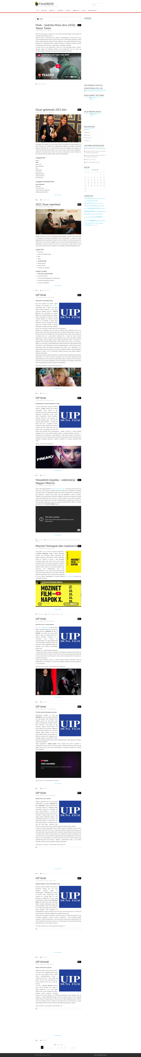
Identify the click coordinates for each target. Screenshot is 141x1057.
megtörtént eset (88, 214)
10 (58, 1047)
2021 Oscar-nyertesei (48, 204)
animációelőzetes (101, 198)
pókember (86, 217)
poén (101, 214)
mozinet (53, 614)
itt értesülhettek (70, 576)
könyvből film (89, 211)
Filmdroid (52, 112)
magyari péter (63, 539)
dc (93, 201)
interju (57, 539)
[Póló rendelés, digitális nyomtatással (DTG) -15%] (94, 90)
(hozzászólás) (88, 137)
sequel (92, 220)
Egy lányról (53, 305)
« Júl (85, 191)
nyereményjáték (96, 214)
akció (86, 198)
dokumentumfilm (50, 539)
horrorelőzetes (87, 205)
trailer (45, 10)
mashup (104, 211)
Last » (73, 1047)
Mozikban (41, 614)
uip (46, 393)
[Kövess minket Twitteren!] (95, 102)
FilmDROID (46, 4)
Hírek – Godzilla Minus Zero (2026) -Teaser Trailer (56, 26)
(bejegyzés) (87, 135)
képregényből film (94, 208)
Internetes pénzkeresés (90, 148)
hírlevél (43, 393)
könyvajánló (102, 208)
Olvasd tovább (58, 195)
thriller (85, 223)
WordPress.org (87, 140)
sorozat (98, 220)
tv (94, 223)
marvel (100, 211)
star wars (102, 220)
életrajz (96, 225)
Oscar (47, 199)
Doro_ (50, 30)
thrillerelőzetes (90, 223)
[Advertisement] (58, 97)
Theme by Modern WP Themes (100, 1055)
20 (61, 1047)
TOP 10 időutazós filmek (95, 162)
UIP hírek (41, 295)
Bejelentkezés (87, 132)
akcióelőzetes (91, 198)
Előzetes (39, 83)
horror (102, 203)
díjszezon (44, 199)
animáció (96, 198)
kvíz (87, 208)
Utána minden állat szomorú (58, 488)
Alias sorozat (92, 159)
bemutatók (86, 200)
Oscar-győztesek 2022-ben (51, 109)
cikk (84, 10)
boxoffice (61, 10)
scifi (102, 217)
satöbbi (99, 217)
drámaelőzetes (88, 203)
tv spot (96, 223)
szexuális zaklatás (70, 539)
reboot (90, 217)
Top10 (69, 10)
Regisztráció (86, 129)
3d (84, 198)
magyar (96, 211)
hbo (55, 539)
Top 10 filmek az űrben (100, 148)
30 (64, 1047)
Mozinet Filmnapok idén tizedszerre (56, 546)
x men (93, 225)
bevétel (90, 201)
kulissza (77, 10)
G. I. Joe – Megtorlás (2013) (43, 627)
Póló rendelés (93, 10)
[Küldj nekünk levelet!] (95, 118)
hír (38, 10)
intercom (98, 205)
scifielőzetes (86, 220)
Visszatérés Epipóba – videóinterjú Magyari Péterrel (55, 481)
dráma (96, 201)
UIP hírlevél (42, 961)
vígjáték (101, 223)
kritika (52, 10)
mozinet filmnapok (59, 614)
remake (94, 217)
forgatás (99, 203)
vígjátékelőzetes (88, 225)
